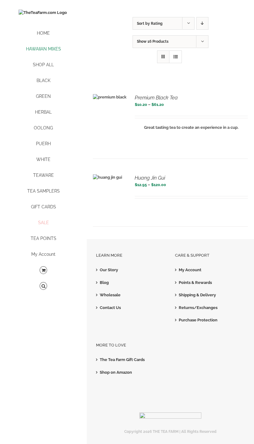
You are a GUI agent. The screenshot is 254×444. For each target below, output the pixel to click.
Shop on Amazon (116, 372)
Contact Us (110, 307)
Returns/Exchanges (198, 307)
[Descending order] (202, 23)
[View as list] (175, 57)
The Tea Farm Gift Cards (122, 359)
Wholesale (110, 295)
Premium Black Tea (156, 98)
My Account (190, 270)
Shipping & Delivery (197, 295)
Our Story (109, 270)
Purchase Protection (198, 320)
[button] (43, 286)
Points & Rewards (195, 282)
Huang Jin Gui (150, 178)
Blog (104, 282)
